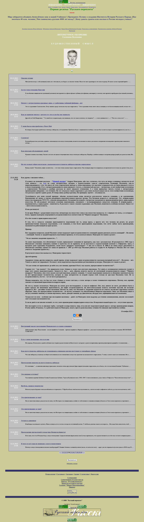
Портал (49, 7)
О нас (60, 7)
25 (71, 452)
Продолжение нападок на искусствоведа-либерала (40, 363)
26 (73, 452)
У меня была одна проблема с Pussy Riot (36, 126)
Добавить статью (72, 463)
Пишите (72, 487)
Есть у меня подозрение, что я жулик (35, 339)
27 (75, 452)
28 (77, 452)
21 (62, 452)
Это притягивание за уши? (31, 397)
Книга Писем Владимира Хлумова (71, 29)
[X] (80, 315)
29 (79, 452)
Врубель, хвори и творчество (32, 386)
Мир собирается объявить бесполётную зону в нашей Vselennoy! (37, 17)
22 (64, 452)
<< (60, 452)
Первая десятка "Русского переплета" (72, 9)
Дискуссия (72, 30)
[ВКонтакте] (74, 315)
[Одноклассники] (77, 315)
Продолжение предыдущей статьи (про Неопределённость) (43, 432)
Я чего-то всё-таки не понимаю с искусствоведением (41, 444)
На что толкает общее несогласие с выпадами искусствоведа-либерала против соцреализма (56, 164)
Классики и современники (90, 29)
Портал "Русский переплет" (72, 481)
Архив (76, 474)
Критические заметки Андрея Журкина (110, 29)
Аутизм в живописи (28, 421)
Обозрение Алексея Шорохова (52, 29)
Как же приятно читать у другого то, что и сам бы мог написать (45, 114)
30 (81, 452)
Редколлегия (50, 474)
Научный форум (92, 7)
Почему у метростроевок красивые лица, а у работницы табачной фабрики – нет (52, 103)
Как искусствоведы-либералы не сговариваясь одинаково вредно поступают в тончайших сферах (58, 351)
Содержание (55, 7)
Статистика (84, 474)
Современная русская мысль (72, 480)
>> (84, 452)
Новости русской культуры (72, 483)
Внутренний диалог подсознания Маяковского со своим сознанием (46, 326)
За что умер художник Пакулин (33, 90)
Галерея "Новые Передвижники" (72, 485)
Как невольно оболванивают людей (34, 151)
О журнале (60, 474)
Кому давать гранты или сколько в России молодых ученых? (104, 19)
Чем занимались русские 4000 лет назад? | (56, 19)
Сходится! (25, 138)
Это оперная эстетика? (29, 374)
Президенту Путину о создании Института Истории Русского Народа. (100, 17)
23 (67, 452)
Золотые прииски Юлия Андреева (32, 29)
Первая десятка (74, 7)
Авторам (64, 7)
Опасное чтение (27, 78)
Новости (68, 7)
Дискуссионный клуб (83, 7)
